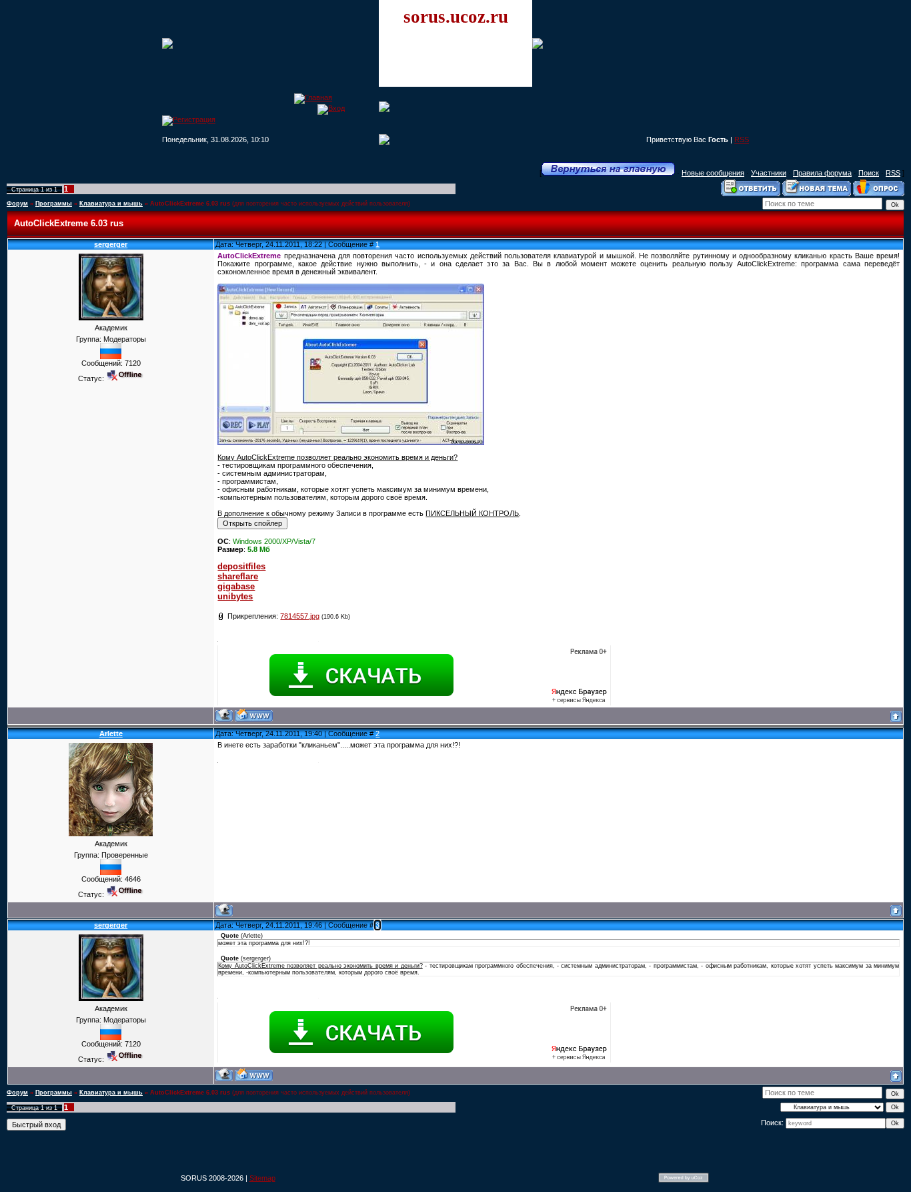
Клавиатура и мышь (111, 203)
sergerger (110, 244)
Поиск (868, 173)
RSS (741, 139)
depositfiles (241, 566)
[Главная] (313, 97)
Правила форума (822, 173)
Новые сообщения (713, 173)
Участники (768, 173)
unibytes (235, 596)
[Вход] (331, 108)
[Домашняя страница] (254, 715)
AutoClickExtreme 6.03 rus (190, 203)
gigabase (236, 586)
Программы (53, 203)
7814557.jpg (299, 616)
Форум (17, 203)
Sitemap (262, 1178)
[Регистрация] (188, 119)
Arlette (111, 733)
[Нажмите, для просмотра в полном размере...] (350, 442)
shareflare (237, 576)
